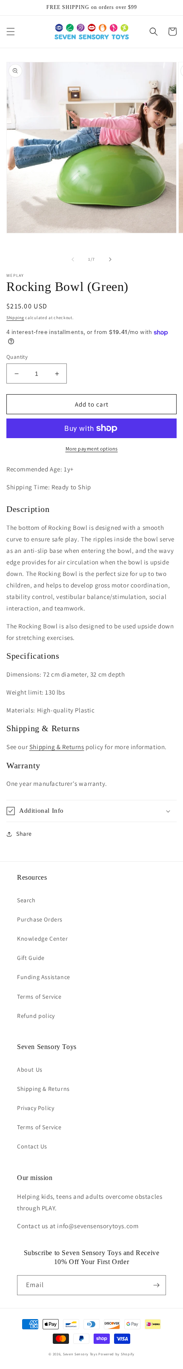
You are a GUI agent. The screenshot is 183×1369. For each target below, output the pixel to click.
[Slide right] (110, 259)
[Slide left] (72, 259)
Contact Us (32, 1146)
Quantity (17, 356)
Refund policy (36, 1016)
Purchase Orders (40, 919)
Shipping (15, 317)
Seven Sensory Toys (80, 1354)
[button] (10, 31)
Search (26, 900)
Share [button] (24, 833)
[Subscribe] (156, 1285)
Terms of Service (39, 996)
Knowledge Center (42, 938)
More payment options (92, 448)
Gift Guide (31, 958)
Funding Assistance (43, 977)
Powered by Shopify (116, 1354)
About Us (30, 1069)
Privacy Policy (35, 1108)
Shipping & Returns (56, 747)
